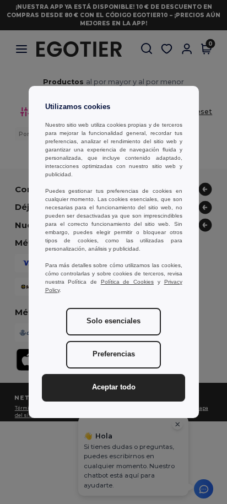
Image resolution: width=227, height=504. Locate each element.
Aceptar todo (114, 387)
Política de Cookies (127, 282)
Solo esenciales (113, 321)
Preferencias (114, 354)
